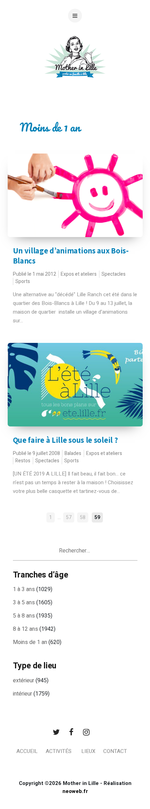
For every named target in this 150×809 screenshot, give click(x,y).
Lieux (88, 751)
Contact (115, 751)
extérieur (23, 680)
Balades (73, 453)
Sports (22, 281)
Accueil (27, 751)
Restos (22, 460)
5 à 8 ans (24, 616)
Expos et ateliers (79, 274)
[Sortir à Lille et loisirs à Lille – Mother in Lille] (75, 65)
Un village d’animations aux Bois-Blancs (71, 255)
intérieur (22, 694)
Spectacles (114, 274)
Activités (59, 751)
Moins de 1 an (30, 642)
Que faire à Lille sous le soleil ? (65, 440)
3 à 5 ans (24, 602)
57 (69, 517)
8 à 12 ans (25, 629)
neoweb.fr (75, 791)
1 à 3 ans (24, 589)
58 (82, 517)
